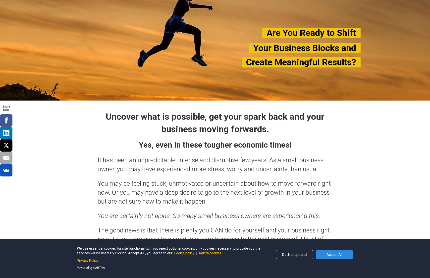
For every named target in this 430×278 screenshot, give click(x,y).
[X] (6, 145)
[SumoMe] (6, 170)
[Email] (6, 158)
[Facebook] (6, 120)
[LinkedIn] (6, 133)
